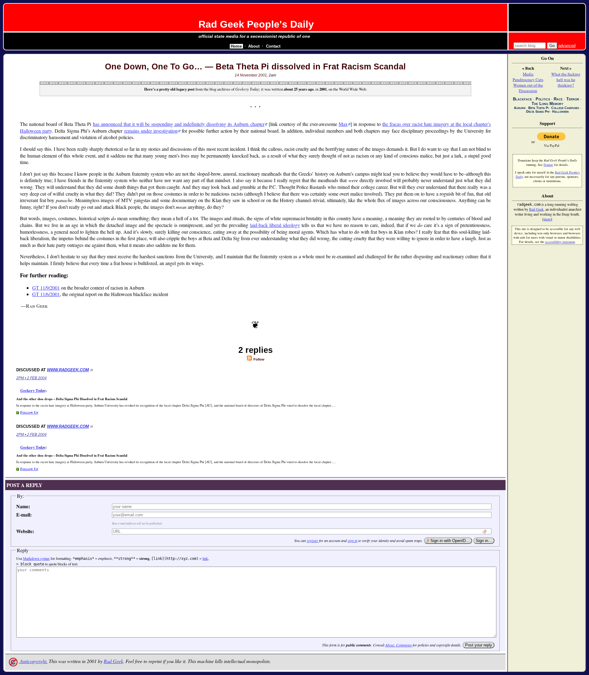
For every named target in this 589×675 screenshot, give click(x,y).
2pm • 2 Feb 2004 (31, 378)
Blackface (522, 99)
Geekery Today (32, 390)
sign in (352, 540)
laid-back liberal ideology (275, 225)
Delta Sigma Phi (537, 111)
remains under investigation (151, 130)
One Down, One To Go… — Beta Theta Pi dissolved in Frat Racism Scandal (255, 66)
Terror (572, 99)
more (547, 219)
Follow (258, 359)
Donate (548, 164)
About (254, 46)
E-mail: (24, 514)
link (205, 558)
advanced (567, 45)
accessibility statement (560, 242)
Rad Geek (113, 661)
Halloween (560, 111)
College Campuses (565, 108)
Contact (273, 46)
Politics (543, 99)
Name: (23, 506)
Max (343, 124)
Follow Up (29, 412)
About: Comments (398, 644)
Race (558, 99)
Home (236, 46)
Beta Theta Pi (538, 108)
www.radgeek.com (68, 370)
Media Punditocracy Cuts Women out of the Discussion (528, 82)
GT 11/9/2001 (46, 287)
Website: (25, 531)
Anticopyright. (33, 661)
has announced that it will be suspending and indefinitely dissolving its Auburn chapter (178, 124)
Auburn (519, 108)
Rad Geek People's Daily (256, 24)
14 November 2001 (251, 75)
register (312, 540)
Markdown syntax (36, 558)
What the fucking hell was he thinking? (565, 79)
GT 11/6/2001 (46, 294)
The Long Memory (547, 103)
